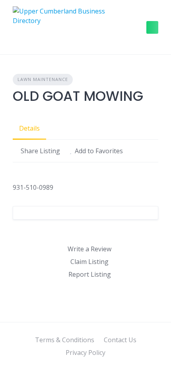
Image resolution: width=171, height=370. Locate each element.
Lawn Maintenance (42, 79)
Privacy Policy (85, 352)
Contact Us (120, 339)
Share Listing (40, 150)
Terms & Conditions (64, 339)
